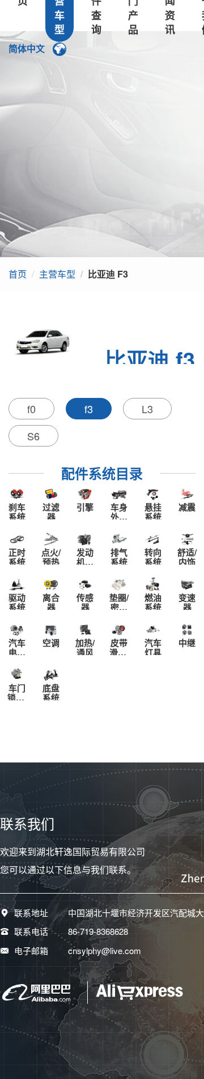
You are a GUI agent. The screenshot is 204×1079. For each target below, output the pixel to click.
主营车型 (57, 273)
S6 (33, 435)
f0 (31, 408)
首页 (17, 273)
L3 (147, 408)
